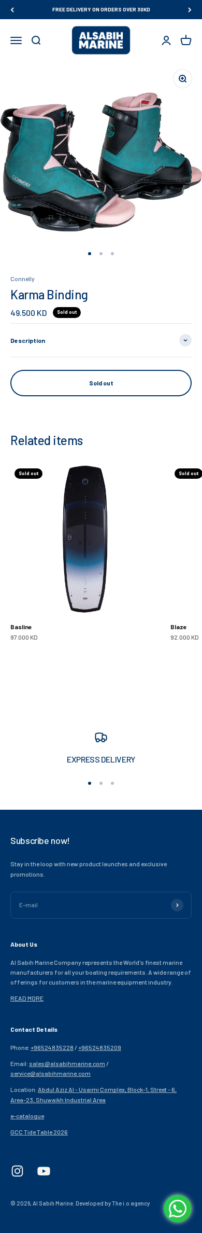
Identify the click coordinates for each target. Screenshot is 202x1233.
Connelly (22, 278)
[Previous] (12, 9)
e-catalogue (27, 1115)
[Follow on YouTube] (44, 1171)
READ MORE (27, 998)
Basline (21, 626)
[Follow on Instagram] (17, 1171)
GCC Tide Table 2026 (39, 1131)
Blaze (178, 626)
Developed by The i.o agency (113, 1203)
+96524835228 (52, 1047)
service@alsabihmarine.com (50, 1073)
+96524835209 (99, 1047)
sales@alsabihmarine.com (67, 1063)
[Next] (190, 9)
